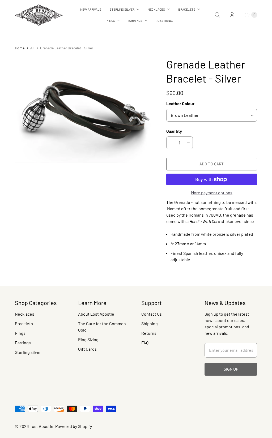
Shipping (149, 323)
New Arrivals (90, 9)
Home (19, 48)
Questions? (164, 20)
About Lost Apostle (96, 313)
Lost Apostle (41, 426)
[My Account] (232, 14)
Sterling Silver (122, 9)
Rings (111, 20)
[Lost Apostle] (39, 15)
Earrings (135, 20)
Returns (148, 333)
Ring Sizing (88, 339)
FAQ (144, 342)
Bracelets (186, 9)
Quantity (174, 131)
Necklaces (156, 9)
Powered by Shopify (73, 426)
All (32, 48)
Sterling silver (28, 352)
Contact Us (151, 313)
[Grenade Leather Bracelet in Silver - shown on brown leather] (83, 110)
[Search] (217, 14)
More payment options (211, 192)
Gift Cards (87, 348)
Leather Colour (180, 103)
